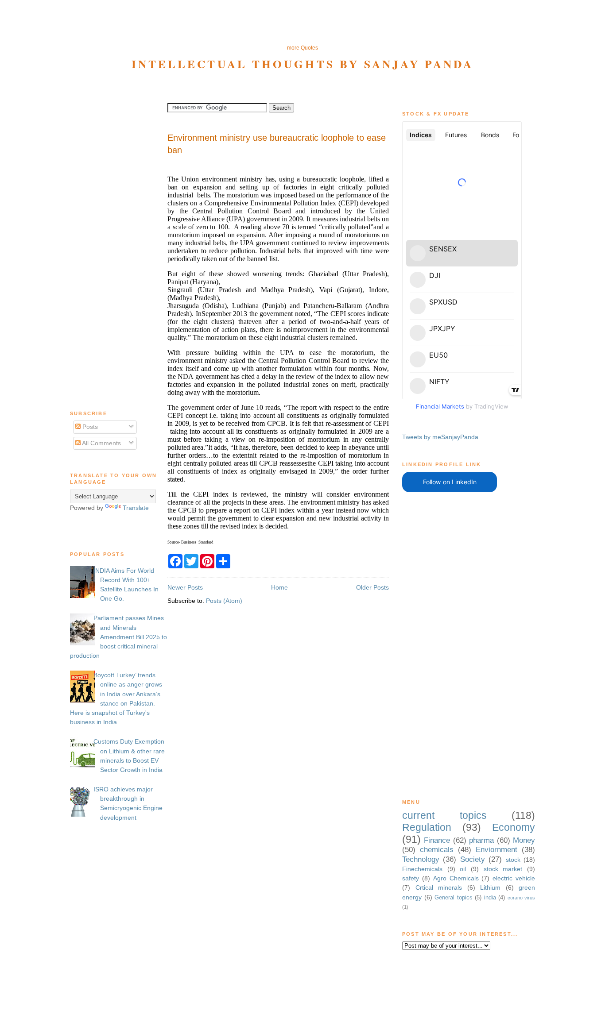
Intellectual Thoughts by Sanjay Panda (303, 63)
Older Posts (372, 587)
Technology (420, 859)
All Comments (101, 443)
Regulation (426, 827)
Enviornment (496, 849)
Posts (89, 426)
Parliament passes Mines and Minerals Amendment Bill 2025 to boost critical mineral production (118, 636)
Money (524, 840)
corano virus (521, 897)
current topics (444, 815)
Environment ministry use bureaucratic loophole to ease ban (276, 144)
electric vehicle (514, 878)
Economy (513, 827)
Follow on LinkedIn (450, 482)
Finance (437, 840)
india (490, 897)
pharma (481, 840)
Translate (136, 507)
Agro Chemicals (456, 878)
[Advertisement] (302, 22)
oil (463, 868)
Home (279, 587)
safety (410, 878)
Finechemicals (422, 868)
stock (513, 859)
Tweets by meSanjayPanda (440, 436)
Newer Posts (185, 587)
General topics (453, 897)
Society (472, 859)
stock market (503, 868)
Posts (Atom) (224, 600)
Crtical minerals (438, 887)
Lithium (490, 887)
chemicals (437, 849)
